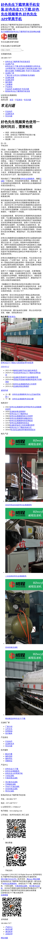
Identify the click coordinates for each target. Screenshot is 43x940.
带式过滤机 (9, 791)
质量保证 (8, 761)
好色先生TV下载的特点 (19, 414)
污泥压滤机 (20, 68)
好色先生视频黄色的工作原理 (24, 384)
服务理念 (8, 758)
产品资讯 (8, 87)
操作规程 (8, 82)
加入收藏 (4, 32)
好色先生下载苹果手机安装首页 (17, 62)
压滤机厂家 (9, 73)
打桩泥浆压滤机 (31, 68)
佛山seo (30, 879)
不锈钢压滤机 (20, 71)
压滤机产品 (9, 64)
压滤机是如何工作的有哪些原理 (22, 425)
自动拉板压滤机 (11, 647)
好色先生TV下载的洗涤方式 (21, 427)
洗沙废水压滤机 (11, 782)
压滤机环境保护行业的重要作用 (25, 377)
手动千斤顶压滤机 (33, 71)
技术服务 (31, 75)
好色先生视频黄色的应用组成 (21, 420)
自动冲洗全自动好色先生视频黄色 (18, 505)
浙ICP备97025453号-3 (9, 879)
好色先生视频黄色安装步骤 (23, 399)
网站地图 (36, 32)
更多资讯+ (12, 317)
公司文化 (16, 75)
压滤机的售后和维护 (21, 386)
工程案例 (8, 84)
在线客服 (4, 895)
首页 (11, 100)
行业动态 (8, 89)
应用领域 (23, 75)
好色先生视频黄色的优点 (19, 423)
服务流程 (8, 756)
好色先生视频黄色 (26, 66)
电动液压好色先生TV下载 (15, 718)
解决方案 (8, 754)
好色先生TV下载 (11, 66)
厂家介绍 (8, 75)
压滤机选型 (9, 80)
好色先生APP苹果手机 (14, 773)
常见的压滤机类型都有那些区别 (23, 430)
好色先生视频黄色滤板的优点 (21, 418)
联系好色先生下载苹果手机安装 (20, 32)
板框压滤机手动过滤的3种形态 (25, 370)
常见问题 (25, 89)
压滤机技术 (17, 89)
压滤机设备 (9, 77)
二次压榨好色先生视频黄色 (15, 576)
